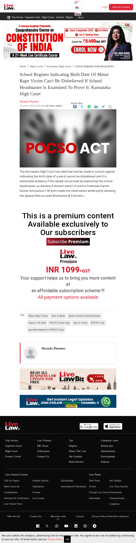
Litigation (114, 504)
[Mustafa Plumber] (30, 353)
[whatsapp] (89, 106)
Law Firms (95, 474)
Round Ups (107, 446)
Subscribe (68, 241)
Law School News (13, 504)
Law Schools (44, 440)
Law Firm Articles (118, 486)
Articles (60, 17)
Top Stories (17, 17)
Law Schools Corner (16, 474)
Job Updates (75, 456)
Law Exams (38, 498)
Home (23, 66)
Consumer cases (109, 440)
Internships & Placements (73, 486)
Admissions (38, 486)
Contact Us (43, 456)
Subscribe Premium (121, 7)
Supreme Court (32, 17)
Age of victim (80, 322)
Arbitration (43, 451)
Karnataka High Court (59, 66)
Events (92, 486)
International (108, 451)
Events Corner (13, 456)
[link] (103, 106)
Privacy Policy (55, 539)
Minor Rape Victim (38, 316)
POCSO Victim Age (60, 322)
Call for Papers (11, 480)
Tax (71, 440)
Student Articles (40, 480)
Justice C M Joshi (37, 322)
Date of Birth (58, 316)
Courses (36, 492)
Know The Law (77, 451)
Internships (94, 498)
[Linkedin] (96, 106)
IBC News (42, 446)
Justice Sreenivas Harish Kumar (84, 316)
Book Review (76, 462)
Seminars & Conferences (16, 498)
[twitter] (82, 106)
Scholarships (67, 480)
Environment (108, 456)
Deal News (94, 480)
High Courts (48, 17)
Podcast (105, 462)
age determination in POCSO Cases (46, 329)
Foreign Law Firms (99, 492)
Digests (69, 17)
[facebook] (74, 106)
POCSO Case (97, 322)
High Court (11, 451)
